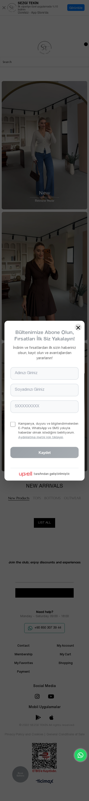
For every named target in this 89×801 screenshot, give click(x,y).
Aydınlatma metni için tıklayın (40, 437)
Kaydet (45, 452)
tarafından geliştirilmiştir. (52, 473)
